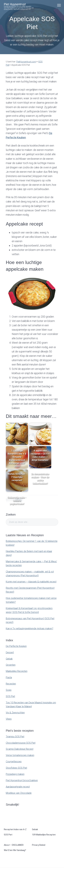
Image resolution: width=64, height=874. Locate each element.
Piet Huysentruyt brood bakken (22, 780)
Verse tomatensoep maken (20, 755)
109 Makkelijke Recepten (44, 834)
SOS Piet (10, 696)
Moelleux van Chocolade (19, 793)
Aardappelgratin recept (18, 786)
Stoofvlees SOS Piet (16, 767)
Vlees (9, 718)
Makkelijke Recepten (16, 671)
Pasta (9, 677)
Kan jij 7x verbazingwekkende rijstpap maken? (29, 628)
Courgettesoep (14, 761)
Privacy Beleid (38, 845)
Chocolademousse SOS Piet (20, 742)
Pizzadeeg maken (15, 774)
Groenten (10, 664)
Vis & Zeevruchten (15, 712)
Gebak (9, 658)
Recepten (11, 683)
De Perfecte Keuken (16, 646)
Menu (59, 5)
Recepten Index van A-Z (15, 829)
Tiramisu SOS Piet (15, 736)
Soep (8, 690)
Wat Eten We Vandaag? (15, 850)
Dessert (10, 652)
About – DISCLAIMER (14, 845)
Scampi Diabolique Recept (19, 749)
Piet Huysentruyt (15, 4)
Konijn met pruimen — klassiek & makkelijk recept (31, 581)
